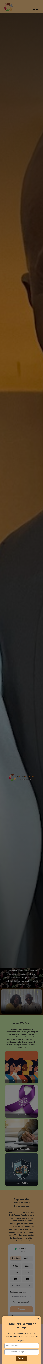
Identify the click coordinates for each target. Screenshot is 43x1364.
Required (21, 1341)
